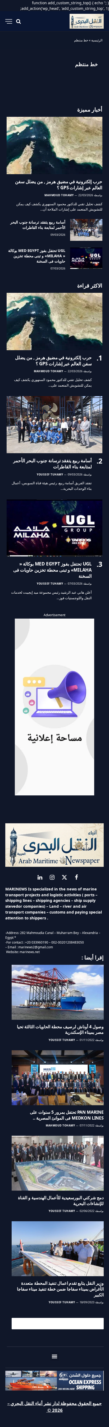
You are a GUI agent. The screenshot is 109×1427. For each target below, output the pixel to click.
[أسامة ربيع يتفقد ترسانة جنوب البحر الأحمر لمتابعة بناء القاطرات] (86, 230)
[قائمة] (8, 21)
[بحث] (18, 21)
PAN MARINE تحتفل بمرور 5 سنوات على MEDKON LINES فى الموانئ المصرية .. (67, 1115)
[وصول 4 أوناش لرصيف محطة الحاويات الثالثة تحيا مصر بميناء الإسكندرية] (58, 992)
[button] (54, 1356)
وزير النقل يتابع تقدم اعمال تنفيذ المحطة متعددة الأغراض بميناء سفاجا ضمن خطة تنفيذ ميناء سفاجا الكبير (60, 1289)
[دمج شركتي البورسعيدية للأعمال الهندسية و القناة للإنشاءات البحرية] (58, 1163)
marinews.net (30, 952)
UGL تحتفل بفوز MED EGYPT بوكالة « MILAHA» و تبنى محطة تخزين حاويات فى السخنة (36, 256)
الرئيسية (96, 40)
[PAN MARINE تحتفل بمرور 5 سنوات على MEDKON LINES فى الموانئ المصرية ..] (58, 1077)
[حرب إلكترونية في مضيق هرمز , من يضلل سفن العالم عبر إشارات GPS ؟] (54, 145)
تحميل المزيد (60, 1323)
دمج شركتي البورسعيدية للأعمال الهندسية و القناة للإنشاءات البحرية (61, 1200)
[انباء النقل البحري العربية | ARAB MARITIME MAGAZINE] (87, 21)
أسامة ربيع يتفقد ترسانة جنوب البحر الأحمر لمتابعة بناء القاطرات (37, 225)
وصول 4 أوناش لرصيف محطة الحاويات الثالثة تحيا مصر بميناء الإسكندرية (60, 1029)
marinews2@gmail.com (35, 947)
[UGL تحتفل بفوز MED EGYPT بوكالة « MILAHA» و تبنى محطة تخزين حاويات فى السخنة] (86, 258)
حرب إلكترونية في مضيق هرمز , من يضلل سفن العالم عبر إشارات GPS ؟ (58, 184)
